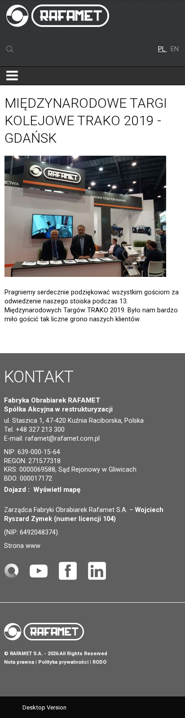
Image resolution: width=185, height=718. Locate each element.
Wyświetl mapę (56, 490)
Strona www (22, 546)
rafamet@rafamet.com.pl (62, 438)
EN (175, 49)
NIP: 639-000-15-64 (32, 452)
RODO (99, 662)
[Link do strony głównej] (11, 570)
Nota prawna (19, 662)
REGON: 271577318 (32, 461)
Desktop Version (44, 707)
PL (162, 49)
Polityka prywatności (63, 662)
